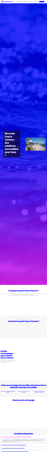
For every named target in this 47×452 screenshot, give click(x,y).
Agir (27, 1)
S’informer (31, 1)
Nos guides (24, 1)
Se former (35, 1)
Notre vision (19, 1)
